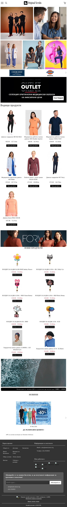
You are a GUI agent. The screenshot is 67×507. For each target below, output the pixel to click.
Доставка (15, 448)
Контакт (5, 460)
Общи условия (7, 457)
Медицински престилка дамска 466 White (11, 178)
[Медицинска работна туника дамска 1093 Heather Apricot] (33, 122)
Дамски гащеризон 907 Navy (55, 177)
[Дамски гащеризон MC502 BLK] (11, 122)
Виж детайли (12, 145)
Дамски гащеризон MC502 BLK (11, 137)
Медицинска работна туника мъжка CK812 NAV (55, 138)
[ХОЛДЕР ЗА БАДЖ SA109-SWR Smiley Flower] (17, 260)
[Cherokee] (16, 73)
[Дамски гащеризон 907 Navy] (55, 163)
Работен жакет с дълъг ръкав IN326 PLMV (33, 178)
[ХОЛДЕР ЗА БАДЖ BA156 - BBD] (17, 312)
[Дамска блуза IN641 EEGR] (11, 203)
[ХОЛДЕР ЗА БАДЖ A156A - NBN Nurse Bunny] (17, 286)
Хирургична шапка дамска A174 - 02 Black (50, 348)
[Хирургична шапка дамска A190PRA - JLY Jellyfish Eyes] (17, 338)
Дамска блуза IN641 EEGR (11, 218)
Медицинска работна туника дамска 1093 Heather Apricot (33, 138)
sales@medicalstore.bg (47, 447)
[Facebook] (36, 454)
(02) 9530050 (46, 451)
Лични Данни (17, 457)
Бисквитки (26, 448)
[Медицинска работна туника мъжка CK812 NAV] (55, 122)
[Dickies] (50, 73)
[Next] (65, 73)
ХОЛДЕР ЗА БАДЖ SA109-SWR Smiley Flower (17, 269)
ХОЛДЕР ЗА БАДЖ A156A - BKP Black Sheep (49, 295)
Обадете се (6, 448)
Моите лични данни (33, 501)
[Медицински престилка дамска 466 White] (11, 163)
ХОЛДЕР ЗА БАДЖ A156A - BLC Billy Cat (50, 269)
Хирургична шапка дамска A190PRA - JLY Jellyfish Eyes (17, 348)
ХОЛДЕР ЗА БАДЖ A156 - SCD (50, 321)
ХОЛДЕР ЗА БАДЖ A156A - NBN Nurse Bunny (17, 295)
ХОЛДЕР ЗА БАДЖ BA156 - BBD (17, 321)
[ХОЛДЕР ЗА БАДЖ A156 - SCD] (49, 312)
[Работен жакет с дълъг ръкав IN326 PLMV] (33, 163)
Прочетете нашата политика (34, 498)
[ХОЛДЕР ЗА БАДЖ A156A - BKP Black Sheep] (49, 286)
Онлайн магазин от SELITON (33, 505)
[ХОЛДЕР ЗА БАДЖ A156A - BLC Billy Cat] (49, 260)
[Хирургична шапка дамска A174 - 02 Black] (49, 339)
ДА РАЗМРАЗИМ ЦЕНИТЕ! (33, 430)
